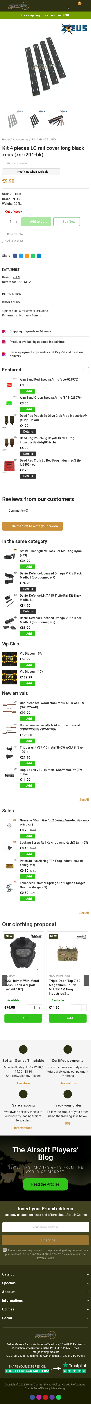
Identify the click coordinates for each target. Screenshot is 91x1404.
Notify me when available (32, 171)
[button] (6, 65)
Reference (9, 282)
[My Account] (86, 6)
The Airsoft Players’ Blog (45, 1154)
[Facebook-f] (32, 1397)
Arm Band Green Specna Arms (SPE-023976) (51, 397)
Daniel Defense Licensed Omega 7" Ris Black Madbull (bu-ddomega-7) (50, 575)
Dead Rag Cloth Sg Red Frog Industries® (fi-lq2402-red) (50, 462)
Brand (6, 277)
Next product (86, 139)
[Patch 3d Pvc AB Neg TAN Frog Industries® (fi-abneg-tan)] (9, 866)
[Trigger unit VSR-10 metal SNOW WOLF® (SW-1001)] (9, 753)
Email (27, 256)
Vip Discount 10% (32, 671)
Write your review (17, 163)
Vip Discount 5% (31, 653)
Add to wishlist (14, 240)
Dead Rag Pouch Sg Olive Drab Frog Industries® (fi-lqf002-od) (53, 418)
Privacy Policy (45, 1258)
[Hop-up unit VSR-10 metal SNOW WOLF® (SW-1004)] (9, 775)
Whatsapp (33, 256)
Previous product (75, 139)
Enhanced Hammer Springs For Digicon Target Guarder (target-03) (52, 885)
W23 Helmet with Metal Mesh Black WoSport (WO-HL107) (21, 985)
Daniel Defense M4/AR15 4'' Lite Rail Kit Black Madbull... (50, 598)
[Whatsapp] (58, 1397)
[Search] (61, 5)
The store (23, 1083)
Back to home (80, 139)
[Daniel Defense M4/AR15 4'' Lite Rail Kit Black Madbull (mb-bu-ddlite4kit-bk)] (9, 601)
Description (11, 294)
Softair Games (34, 1384)
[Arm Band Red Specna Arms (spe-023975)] (9, 385)
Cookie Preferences (73, 1384)
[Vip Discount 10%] (9, 677)
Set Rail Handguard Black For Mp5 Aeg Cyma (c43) (51, 553)
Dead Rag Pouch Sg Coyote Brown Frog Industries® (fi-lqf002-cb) (47, 440)
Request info (15, 234)
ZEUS (16, 199)
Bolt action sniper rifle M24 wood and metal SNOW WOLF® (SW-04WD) (50, 727)
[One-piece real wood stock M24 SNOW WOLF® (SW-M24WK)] (9, 708)
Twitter (21, 256)
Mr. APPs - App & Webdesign (50, 1388)
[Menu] (4, 6)
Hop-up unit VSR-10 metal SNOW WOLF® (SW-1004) (51, 772)
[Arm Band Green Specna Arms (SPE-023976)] (9, 403)
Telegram (39, 256)
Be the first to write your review (34, 526)
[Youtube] (45, 1397)
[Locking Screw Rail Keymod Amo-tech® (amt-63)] (9, 848)
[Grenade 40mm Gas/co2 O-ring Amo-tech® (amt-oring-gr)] (9, 825)
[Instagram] (38, 1397)
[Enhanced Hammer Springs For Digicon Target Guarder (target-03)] (9, 888)
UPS (68, 1123)
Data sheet (11, 269)
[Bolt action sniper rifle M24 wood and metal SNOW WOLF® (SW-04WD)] (9, 730)
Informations (68, 1083)
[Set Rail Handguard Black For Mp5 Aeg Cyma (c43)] (9, 556)
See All (84, 799)
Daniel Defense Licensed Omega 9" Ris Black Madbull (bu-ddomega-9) (50, 620)
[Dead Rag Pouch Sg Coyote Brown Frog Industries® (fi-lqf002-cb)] (9, 443)
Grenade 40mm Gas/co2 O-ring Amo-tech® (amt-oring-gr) (54, 822)
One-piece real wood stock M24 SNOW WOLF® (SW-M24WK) (52, 705)
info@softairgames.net (45, 1352)
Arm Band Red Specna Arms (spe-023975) (49, 379)
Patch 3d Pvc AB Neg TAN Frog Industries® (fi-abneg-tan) (52, 863)
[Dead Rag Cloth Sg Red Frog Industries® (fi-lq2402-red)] (9, 466)
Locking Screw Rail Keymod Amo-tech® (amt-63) (54, 842)
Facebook (15, 256)
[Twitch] (52, 1397)
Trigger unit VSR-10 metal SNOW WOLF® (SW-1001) (51, 749)
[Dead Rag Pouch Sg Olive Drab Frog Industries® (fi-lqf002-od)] (9, 421)
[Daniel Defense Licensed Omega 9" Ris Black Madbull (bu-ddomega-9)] (9, 623)
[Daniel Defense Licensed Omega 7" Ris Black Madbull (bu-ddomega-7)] (9, 578)
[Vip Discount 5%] (9, 659)
